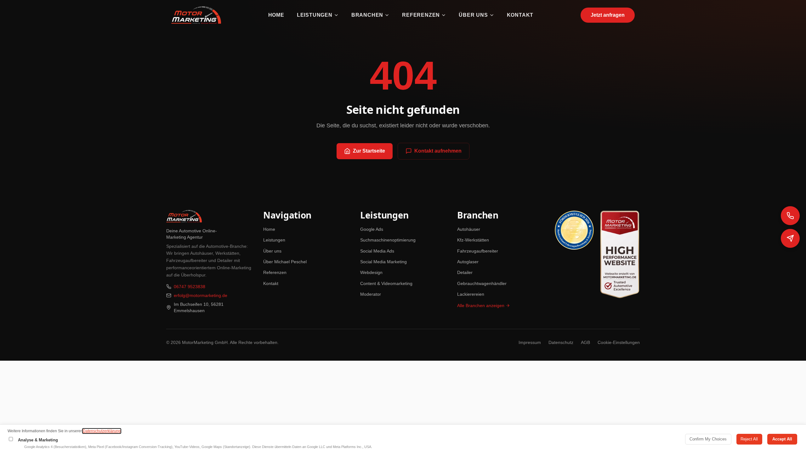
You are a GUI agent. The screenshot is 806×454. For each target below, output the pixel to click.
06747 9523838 (189, 286)
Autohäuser (468, 229)
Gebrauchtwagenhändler (482, 283)
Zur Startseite (369, 151)
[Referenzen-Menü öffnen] (443, 15)
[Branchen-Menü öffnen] (386, 15)
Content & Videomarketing (386, 283)
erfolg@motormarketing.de (200, 295)
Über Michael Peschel (285, 261)
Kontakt (520, 15)
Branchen (367, 15)
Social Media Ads (377, 250)
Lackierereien (470, 294)
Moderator (370, 294)
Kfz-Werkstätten (473, 239)
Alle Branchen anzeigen (480, 305)
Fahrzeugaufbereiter (477, 250)
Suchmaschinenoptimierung (388, 239)
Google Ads (371, 229)
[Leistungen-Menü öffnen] (336, 15)
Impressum (530, 342)
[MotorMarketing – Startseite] (196, 15)
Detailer (465, 272)
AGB (585, 342)
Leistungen (314, 15)
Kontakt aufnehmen (438, 151)
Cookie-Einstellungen (619, 342)
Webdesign (371, 272)
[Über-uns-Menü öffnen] (491, 15)
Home (276, 15)
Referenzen (421, 15)
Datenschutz (560, 342)
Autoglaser (468, 261)
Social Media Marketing (383, 261)
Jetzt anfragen (608, 15)
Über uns (473, 15)
